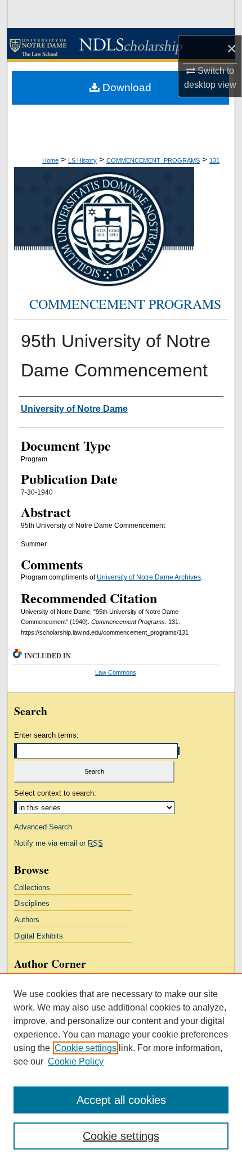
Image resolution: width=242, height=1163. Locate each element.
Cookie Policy (76, 1061)
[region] (121, 1068)
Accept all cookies (121, 1100)
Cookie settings (85, 1048)
